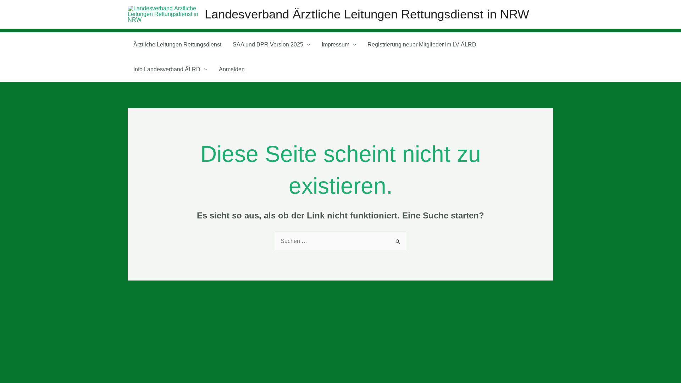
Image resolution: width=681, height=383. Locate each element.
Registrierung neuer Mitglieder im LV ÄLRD (421, 44)
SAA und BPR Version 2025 (268, 44)
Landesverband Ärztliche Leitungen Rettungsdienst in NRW (367, 14)
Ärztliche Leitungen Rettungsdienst (177, 44)
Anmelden (232, 69)
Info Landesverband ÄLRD (166, 69)
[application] (306, 44)
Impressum (335, 44)
